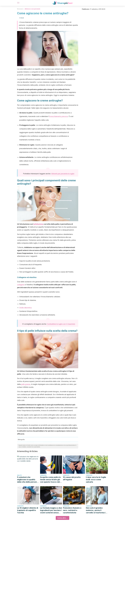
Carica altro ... (62, 518)
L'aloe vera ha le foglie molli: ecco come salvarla (96, 479)
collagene (20, 285)
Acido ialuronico (25, 308)
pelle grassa (25, 384)
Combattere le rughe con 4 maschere (61, 324)
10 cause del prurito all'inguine (72, 478)
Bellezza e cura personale (32, 9)
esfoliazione (38, 224)
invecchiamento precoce (58, 116)
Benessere (20, 9)
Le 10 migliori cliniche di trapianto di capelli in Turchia (27, 510)
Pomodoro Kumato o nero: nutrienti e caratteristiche (72, 510)
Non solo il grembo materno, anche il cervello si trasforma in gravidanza (96, 510)
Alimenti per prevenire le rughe (62, 174)
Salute (19, 475)
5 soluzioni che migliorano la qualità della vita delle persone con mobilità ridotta (27, 479)
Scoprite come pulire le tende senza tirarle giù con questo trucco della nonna (50, 479)
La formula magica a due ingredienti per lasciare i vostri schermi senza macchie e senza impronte (51, 510)
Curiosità (43, 475)
